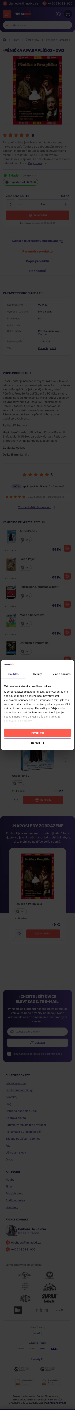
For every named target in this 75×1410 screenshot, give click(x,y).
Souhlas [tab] (13, 673)
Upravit (35, 742)
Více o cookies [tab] (61, 673)
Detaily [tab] (37, 673)
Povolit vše (37, 732)
